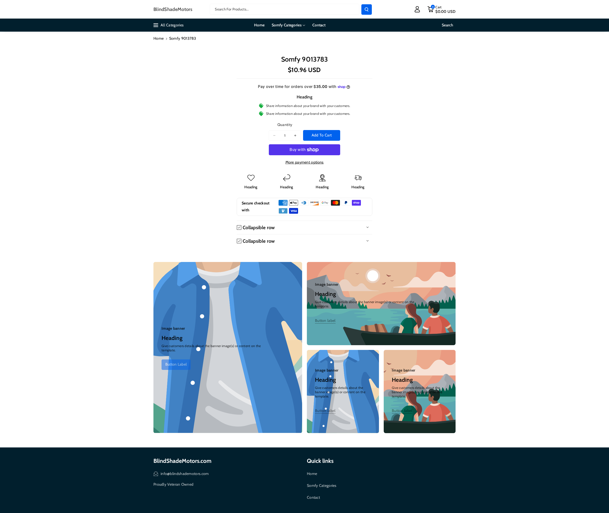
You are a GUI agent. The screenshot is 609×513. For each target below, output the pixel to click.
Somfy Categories (322, 485)
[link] (176, 364)
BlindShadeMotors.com (182, 460)
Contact (313, 497)
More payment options (304, 162)
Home (158, 38)
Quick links (320, 460)
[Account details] (417, 9)
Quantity (284, 124)
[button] (441, 9)
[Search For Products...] (366, 9)
